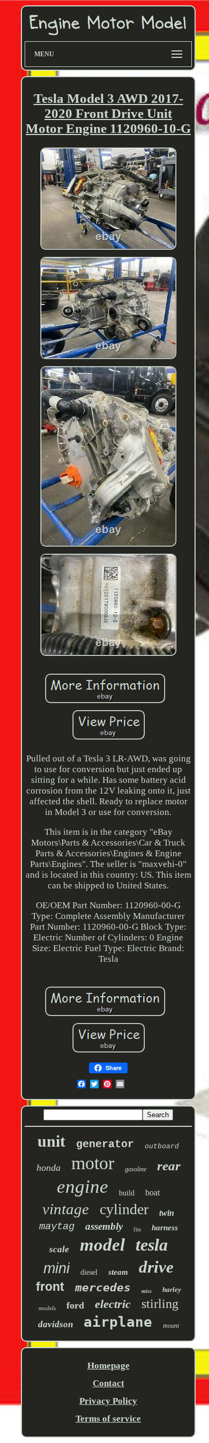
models (47, 1308)
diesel (89, 1272)
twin (166, 1212)
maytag (56, 1226)
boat (152, 1192)
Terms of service (108, 1419)
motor (92, 1163)
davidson (55, 1324)
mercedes (103, 1287)
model (102, 1244)
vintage (65, 1208)
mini (56, 1268)
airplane (118, 1322)
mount (171, 1325)
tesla (152, 1244)
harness (165, 1227)
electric (113, 1304)
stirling (159, 1304)
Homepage (108, 1365)
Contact (108, 1383)
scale (59, 1249)
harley (171, 1289)
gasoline (135, 1169)
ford (75, 1305)
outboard (162, 1146)
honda (48, 1167)
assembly (104, 1226)
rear (169, 1165)
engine (82, 1186)
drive (156, 1267)
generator (105, 1144)
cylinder (124, 1209)
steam (118, 1272)
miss (146, 1291)
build (127, 1193)
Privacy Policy (108, 1401)
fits (137, 1229)
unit (51, 1141)
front (50, 1287)
